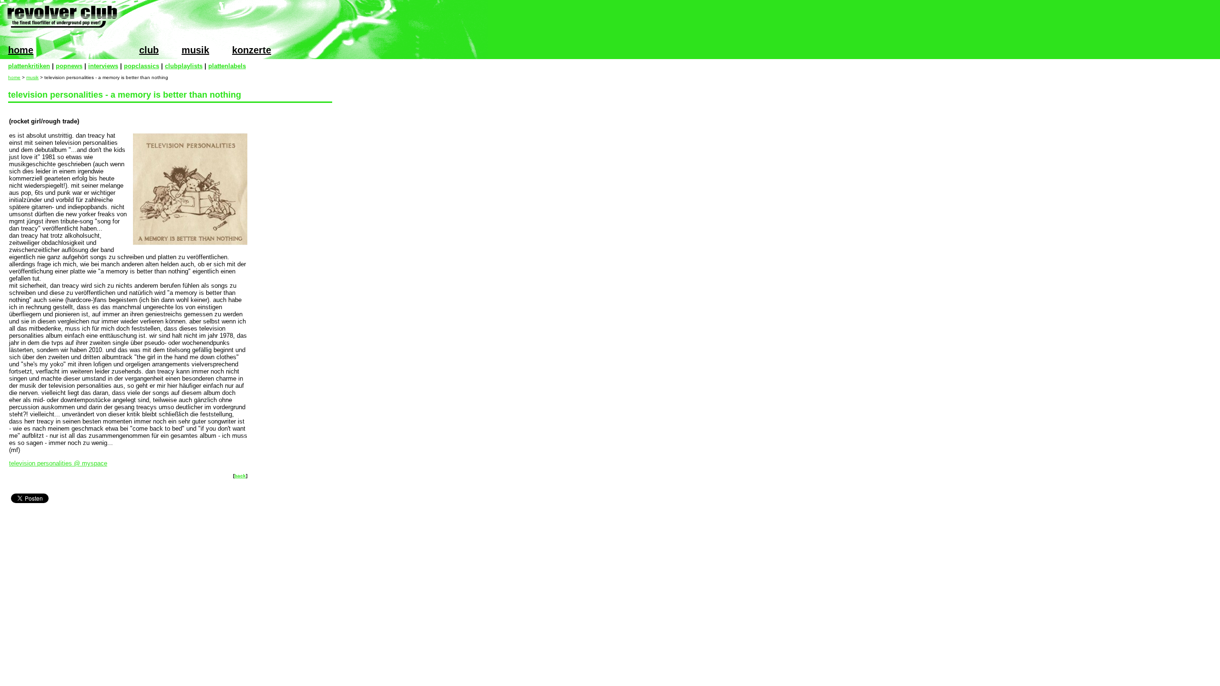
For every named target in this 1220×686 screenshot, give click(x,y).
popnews (69, 66)
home (20, 50)
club (149, 50)
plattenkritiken (29, 66)
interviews (103, 66)
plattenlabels (227, 66)
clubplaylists (184, 66)
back (240, 475)
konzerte (251, 50)
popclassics (141, 66)
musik (195, 50)
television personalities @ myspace (58, 463)
